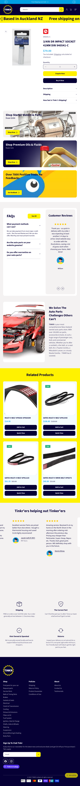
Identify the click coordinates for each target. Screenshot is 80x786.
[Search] (61, 9)
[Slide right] (62, 288)
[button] (76, 9)
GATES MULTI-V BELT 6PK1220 (17, 478)
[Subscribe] (38, 754)
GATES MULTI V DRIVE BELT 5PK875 (57, 478)
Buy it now (60, 80)
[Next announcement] (74, 2)
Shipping (57, 54)
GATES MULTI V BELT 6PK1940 (55, 418)
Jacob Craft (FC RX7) (18, 538)
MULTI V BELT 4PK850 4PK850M (18, 418)
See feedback (12, 192)
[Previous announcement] (6, 2)
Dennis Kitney (49, 551)
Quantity (46, 62)
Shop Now (11, 132)
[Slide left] (58, 288)
